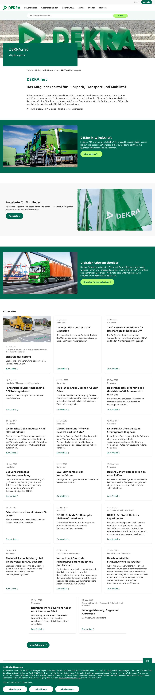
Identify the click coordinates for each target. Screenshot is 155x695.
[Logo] (12, 7)
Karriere (103, 7)
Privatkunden (30, 7)
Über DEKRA (68, 7)
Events (91, 7)
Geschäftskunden (49, 7)
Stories (81, 7)
